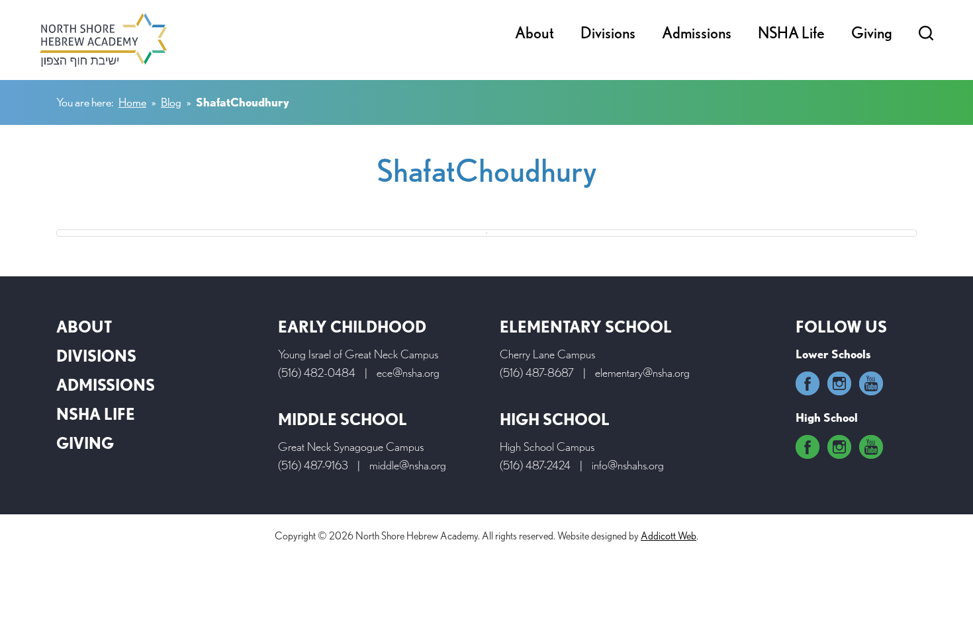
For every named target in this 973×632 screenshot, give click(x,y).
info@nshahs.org (628, 465)
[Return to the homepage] (103, 40)
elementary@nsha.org (642, 372)
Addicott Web (668, 536)
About (534, 32)
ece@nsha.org (408, 372)
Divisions (607, 32)
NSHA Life (791, 32)
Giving (871, 32)
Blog (171, 102)
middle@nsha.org (407, 465)
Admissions (696, 32)
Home (132, 102)
